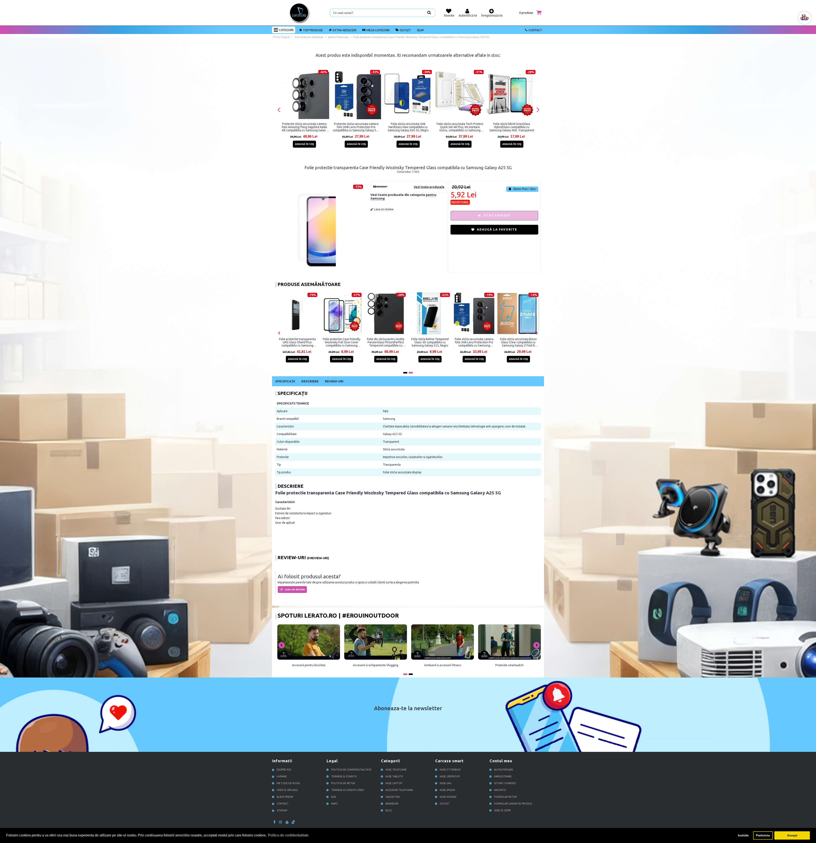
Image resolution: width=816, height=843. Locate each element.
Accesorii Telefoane (399, 790)
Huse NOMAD (448, 796)
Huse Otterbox (450, 769)
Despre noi (284, 769)
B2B (333, 796)
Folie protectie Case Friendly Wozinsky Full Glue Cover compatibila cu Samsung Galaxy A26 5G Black (509, 342)
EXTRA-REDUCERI (344, 30)
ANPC (334, 803)
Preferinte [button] (763, 835)
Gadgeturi (392, 796)
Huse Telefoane (396, 769)
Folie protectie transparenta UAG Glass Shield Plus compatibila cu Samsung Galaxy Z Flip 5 (464, 342)
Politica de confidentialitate (351, 769)
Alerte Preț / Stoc (524, 189)
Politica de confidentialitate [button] (288, 835)
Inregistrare (503, 776)
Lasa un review (384, 209)
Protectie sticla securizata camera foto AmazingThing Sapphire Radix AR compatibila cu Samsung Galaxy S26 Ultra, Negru (304, 127)
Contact (535, 30)
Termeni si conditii (344, 776)
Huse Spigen (447, 790)
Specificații (285, 381)
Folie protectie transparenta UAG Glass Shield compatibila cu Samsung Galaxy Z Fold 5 (421, 342)
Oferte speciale (287, 790)
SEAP (420, 30)
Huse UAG (446, 783)
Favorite (500, 790)
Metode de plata (288, 783)
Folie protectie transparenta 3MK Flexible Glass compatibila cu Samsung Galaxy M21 (288, 342)
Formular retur (505, 796)
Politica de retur (343, 783)
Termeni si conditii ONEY (347, 790)
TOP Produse (313, 30)
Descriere (310, 381)
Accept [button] (792, 835)
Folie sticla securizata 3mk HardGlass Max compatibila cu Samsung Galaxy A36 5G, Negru (408, 127)
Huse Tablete (394, 776)
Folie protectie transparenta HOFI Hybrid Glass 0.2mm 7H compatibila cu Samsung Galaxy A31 (332, 342)
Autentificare (503, 769)
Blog (388, 810)
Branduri (391, 803)
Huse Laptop (393, 783)
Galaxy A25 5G (392, 434)
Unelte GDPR (502, 810)
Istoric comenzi (505, 783)
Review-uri (334, 381)
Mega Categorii (378, 30)
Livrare (282, 776)
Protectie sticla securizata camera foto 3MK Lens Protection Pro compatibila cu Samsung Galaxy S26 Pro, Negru (356, 127)
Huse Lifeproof (450, 776)
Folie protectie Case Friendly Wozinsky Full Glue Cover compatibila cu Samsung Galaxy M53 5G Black (376, 342)
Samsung (389, 418)
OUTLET (405, 30)
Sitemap (282, 810)
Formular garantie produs (513, 803)
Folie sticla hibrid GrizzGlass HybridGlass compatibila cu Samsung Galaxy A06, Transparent (511, 127)
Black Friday (285, 796)
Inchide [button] (743, 835)
